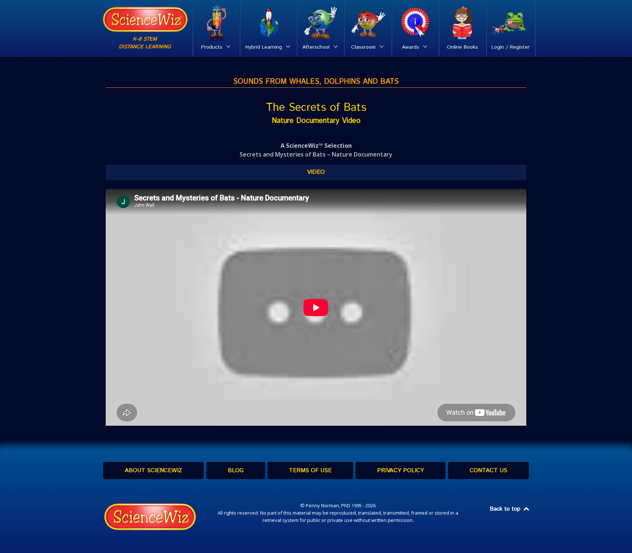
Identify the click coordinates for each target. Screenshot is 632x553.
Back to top (506, 509)
